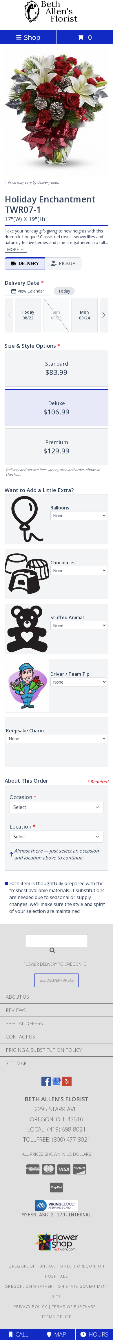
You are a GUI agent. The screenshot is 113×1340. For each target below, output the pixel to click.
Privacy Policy (30, 1306)
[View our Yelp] (67, 1084)
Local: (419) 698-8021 (56, 1129)
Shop (32, 37)
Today (64, 291)
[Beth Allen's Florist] (56, 22)
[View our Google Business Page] (56, 1084)
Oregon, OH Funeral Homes (40, 1266)
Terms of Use (56, 1316)
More (13, 249)
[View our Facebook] (46, 1084)
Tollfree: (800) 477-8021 (56, 1139)
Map (58, 1334)
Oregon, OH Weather (29, 1286)
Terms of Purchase (74, 1306)
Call (20, 1334)
